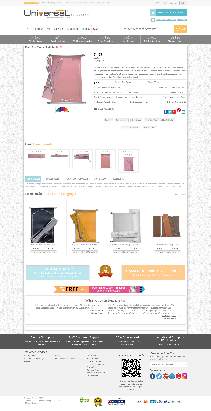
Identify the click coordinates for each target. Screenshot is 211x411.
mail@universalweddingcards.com (171, 20)
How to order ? (149, 128)
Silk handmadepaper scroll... (126, 245)
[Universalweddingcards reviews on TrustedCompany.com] (98, 402)
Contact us (73, 29)
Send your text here (131, 128)
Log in (165, 3)
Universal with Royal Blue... (43, 245)
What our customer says (34, 359)
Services (58, 29)
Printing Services (152, 41)
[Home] (27, 29)
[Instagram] (184, 376)
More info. (100, 179)
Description (33, 179)
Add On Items (129, 41)
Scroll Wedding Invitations (101, 3)
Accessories (52, 179)
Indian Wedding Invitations (75, 3)
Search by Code (93, 356)
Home (27, 47)
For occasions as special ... (167, 245)
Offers (86, 29)
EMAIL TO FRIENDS (106, 109)
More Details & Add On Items (44, 252)
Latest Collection (105, 41)
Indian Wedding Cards (51, 3)
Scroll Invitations (58, 41)
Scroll (59, 151)
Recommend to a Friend (65, 359)
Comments (118, 179)
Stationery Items (175, 41)
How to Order (92, 359)
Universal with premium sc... (85, 245)
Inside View (82, 151)
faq (48, 29)
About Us (38, 29)
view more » (180, 194)
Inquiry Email (29, 356)
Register (156, 3)
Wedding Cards (35, 41)
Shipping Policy (93, 370)
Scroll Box (36, 151)
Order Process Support (96, 361)
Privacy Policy (92, 367)
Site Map (27, 361)
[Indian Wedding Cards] (56, 13)
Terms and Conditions (96, 364)
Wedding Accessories (82, 41)
